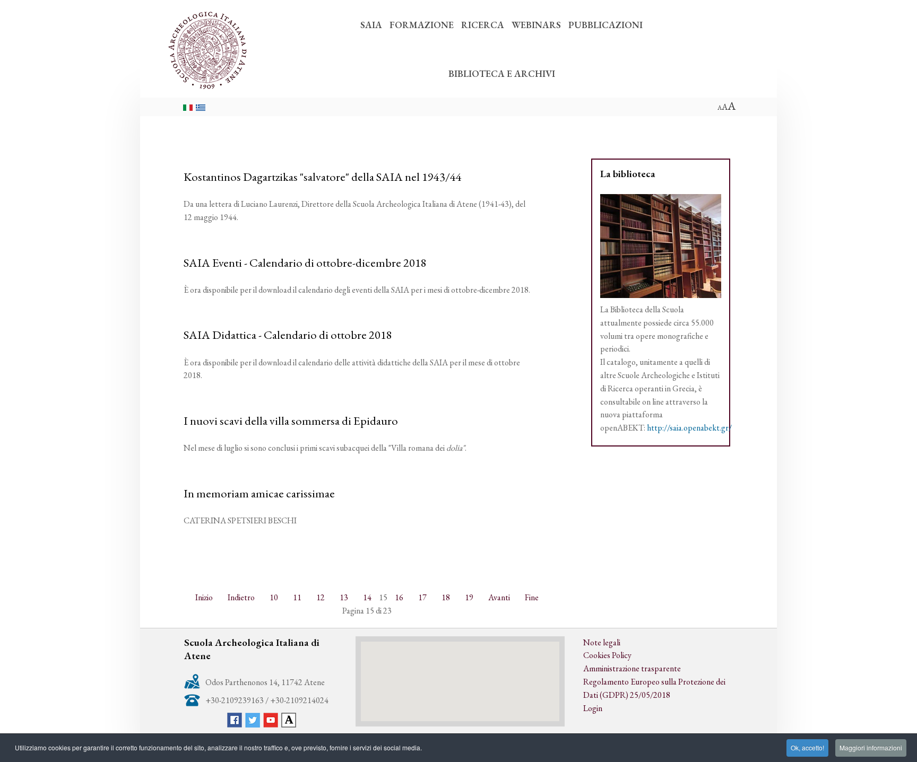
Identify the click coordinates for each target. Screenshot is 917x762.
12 (320, 597)
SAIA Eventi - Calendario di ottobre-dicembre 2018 (305, 262)
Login (592, 708)
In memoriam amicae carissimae (259, 493)
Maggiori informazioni (871, 747)
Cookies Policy (607, 655)
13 (344, 597)
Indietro (241, 597)
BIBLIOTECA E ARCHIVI (501, 73)
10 (274, 597)
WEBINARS (536, 25)
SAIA (371, 25)
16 (399, 597)
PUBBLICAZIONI (605, 25)
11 (297, 597)
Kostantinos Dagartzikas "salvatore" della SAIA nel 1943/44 (323, 177)
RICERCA (482, 25)
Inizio (204, 597)
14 (367, 597)
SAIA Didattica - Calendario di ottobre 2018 (288, 335)
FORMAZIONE (422, 25)
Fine (532, 597)
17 (422, 597)
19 (469, 597)
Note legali (601, 642)
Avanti (499, 597)
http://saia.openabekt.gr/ (689, 427)
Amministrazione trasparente (632, 668)
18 (446, 597)
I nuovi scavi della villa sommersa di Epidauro (291, 420)
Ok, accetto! (807, 747)
